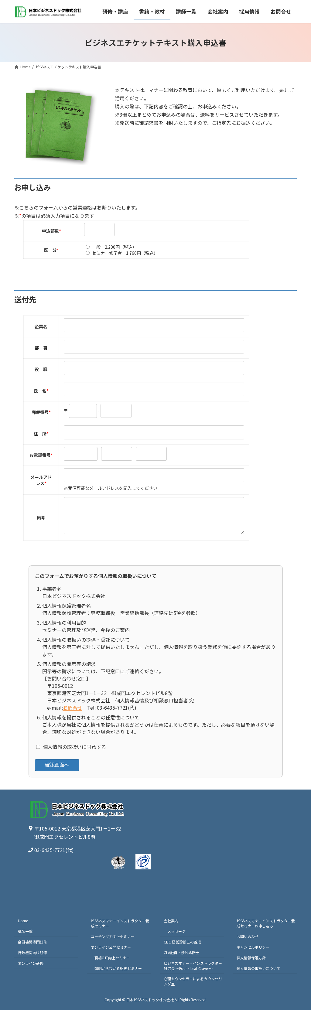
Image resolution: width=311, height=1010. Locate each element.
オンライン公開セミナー (111, 947)
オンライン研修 (30, 963)
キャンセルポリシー (253, 947)
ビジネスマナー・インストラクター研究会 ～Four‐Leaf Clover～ (193, 966)
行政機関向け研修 (32, 952)
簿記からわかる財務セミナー (118, 968)
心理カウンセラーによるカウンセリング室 (193, 981)
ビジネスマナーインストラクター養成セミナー (120, 923)
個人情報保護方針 (251, 957)
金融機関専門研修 (32, 941)
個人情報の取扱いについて (258, 968)
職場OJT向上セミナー (112, 957)
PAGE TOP (298, 974)
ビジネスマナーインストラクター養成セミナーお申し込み (266, 923)
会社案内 (171, 920)
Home (23, 920)
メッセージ (176, 931)
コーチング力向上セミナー (113, 936)
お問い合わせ (247, 936)
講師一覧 (25, 931)
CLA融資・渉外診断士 (181, 952)
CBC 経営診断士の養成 (182, 941)
